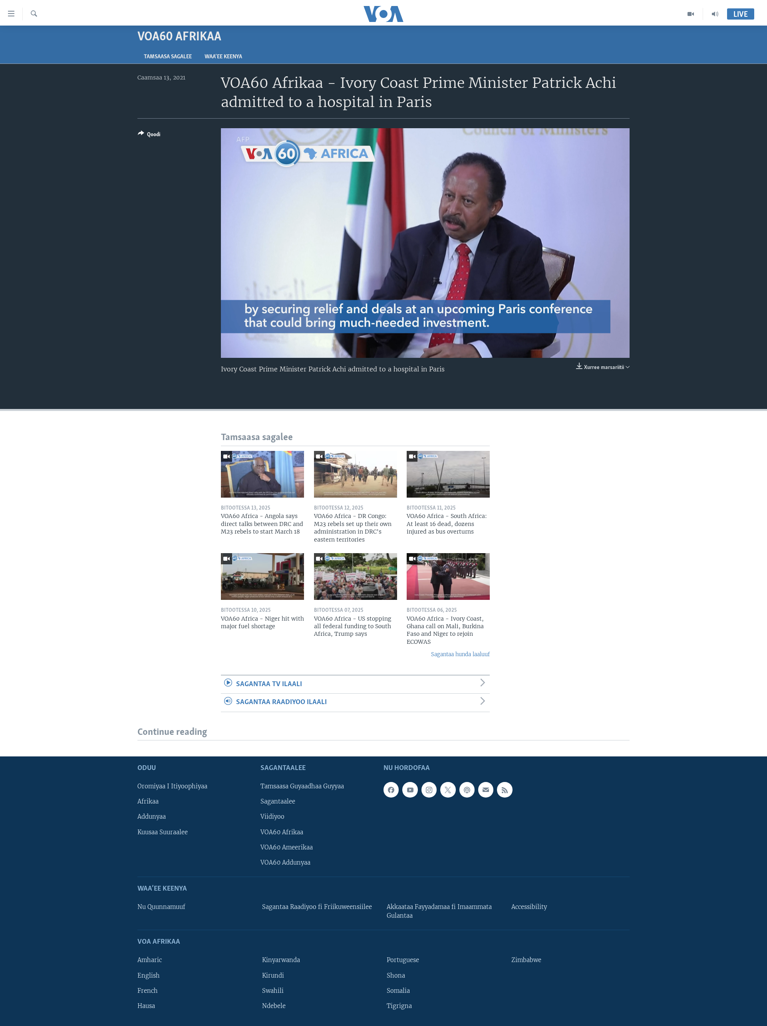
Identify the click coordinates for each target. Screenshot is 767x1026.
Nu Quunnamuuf (161, 907)
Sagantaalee (277, 801)
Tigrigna (399, 1005)
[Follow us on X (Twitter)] (447, 789)
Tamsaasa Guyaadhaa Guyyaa (302, 786)
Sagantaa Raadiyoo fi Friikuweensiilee (317, 907)
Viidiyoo (272, 816)
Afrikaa (148, 801)
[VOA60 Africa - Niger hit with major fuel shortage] (262, 576)
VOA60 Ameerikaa (286, 847)
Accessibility (529, 907)
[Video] (691, 14)
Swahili (273, 990)
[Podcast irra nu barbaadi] (467, 789)
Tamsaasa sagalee (168, 57)
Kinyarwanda (281, 960)
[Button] (149, 135)
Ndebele (274, 1005)
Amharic (149, 960)
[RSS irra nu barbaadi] (504, 789)
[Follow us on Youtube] (409, 789)
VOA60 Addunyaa (285, 862)
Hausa (146, 1005)
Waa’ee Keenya (223, 57)
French (147, 990)
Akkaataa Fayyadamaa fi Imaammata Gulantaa (439, 911)
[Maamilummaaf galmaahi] (485, 789)
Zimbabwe (526, 960)
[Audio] (715, 14)
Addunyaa (151, 816)
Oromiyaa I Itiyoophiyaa (172, 786)
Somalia (398, 990)
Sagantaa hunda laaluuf (460, 654)
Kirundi (273, 975)
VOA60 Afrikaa (281, 831)
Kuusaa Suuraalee (162, 831)
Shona (396, 975)
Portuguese (403, 960)
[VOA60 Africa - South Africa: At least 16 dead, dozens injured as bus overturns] (448, 474)
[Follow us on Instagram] (429, 789)
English (148, 975)
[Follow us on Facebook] (391, 789)
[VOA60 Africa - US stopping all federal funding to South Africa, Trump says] (355, 576)
